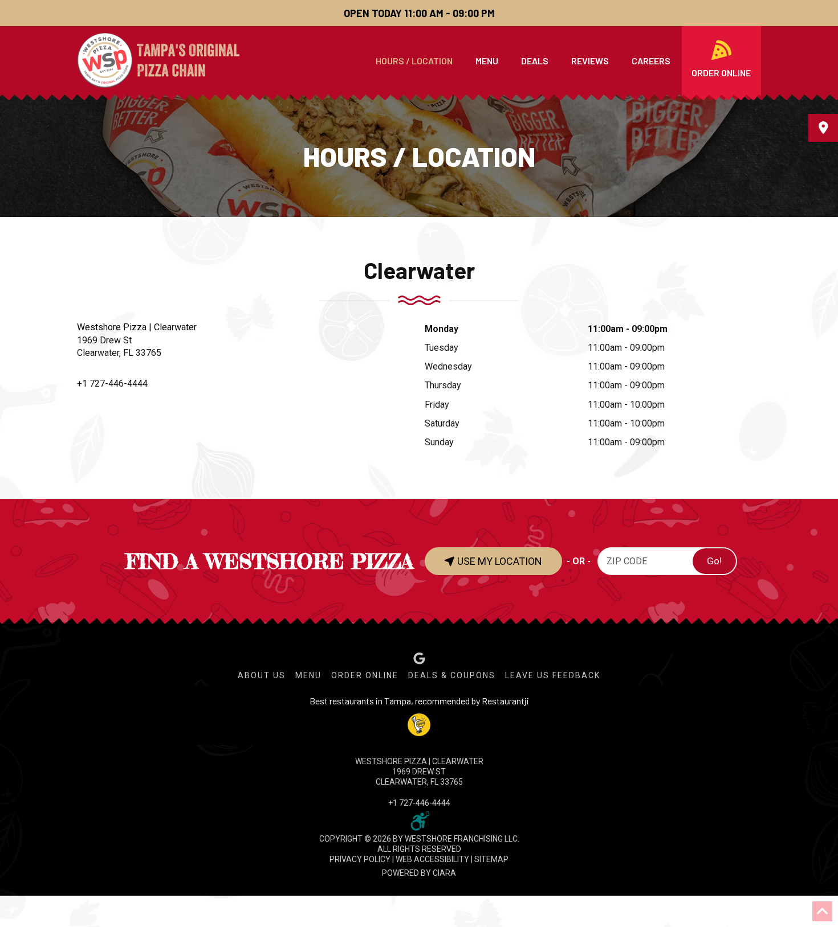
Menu (308, 675)
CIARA (444, 872)
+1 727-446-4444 (112, 383)
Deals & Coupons (451, 675)
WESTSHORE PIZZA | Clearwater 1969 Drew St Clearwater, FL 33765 (419, 771)
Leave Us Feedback (552, 675)
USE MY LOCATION (498, 561)
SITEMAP (491, 859)
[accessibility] (419, 820)
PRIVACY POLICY (359, 859)
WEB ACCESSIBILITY (432, 859)
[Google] (419, 659)
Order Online (364, 675)
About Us (262, 675)
